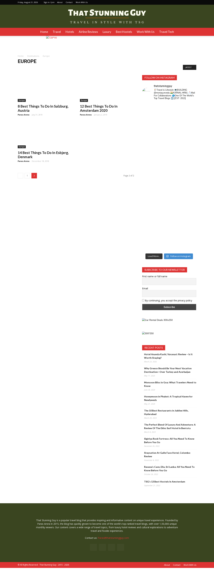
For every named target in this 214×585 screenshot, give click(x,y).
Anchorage (24, 68)
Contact (69, 2)
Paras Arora (23, 114)
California (73, 68)
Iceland (128, 68)
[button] (192, 32)
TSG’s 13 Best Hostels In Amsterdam (164, 481)
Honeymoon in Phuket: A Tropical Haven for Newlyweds (168, 398)
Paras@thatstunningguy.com (113, 537)
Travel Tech (166, 32)
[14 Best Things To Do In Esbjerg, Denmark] (45, 134)
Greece (118, 68)
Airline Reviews (88, 32)
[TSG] (107, 16)
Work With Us (82, 2)
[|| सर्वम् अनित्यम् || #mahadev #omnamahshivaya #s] (190, 184)
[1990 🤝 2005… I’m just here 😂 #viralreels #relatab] (176, 188)
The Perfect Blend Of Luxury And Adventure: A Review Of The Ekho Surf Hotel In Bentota (170, 426)
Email (145, 288)
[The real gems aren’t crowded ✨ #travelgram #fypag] (148, 226)
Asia (34, 68)
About (60, 2)
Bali (40, 68)
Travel (57, 32)
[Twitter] (193, 2)
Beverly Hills (51, 68)
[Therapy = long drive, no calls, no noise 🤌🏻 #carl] (148, 137)
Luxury (107, 32)
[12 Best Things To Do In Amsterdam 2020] (107, 88)
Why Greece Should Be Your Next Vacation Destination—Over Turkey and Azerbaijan (168, 370)
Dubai (98, 68)
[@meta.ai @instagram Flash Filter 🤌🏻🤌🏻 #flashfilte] (162, 189)
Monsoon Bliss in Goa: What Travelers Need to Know (170, 384)
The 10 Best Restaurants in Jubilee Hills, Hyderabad (166, 412)
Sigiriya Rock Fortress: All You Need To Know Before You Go (169, 440)
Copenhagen (86, 68)
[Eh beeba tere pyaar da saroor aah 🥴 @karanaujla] (190, 123)
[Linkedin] (188, 2)
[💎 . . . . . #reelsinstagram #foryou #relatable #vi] (190, 219)
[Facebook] (177, 2)
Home (44, 32)
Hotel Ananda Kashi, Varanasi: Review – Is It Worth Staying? (168, 356)
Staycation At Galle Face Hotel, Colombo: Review (167, 454)
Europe (108, 68)
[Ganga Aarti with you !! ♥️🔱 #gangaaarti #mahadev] (162, 222)
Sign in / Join (49, 2)
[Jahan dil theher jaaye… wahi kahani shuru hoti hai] (176, 229)
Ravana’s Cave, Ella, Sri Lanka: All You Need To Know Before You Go (169, 468)
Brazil (63, 68)
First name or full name (154, 276)
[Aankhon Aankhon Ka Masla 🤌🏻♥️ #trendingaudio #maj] (162, 137)
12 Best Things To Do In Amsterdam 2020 (99, 108)
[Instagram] (182, 2)
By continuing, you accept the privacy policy (168, 300)
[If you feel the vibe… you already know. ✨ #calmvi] (176, 121)
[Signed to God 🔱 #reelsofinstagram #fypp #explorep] (148, 184)
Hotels (70, 32)
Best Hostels (124, 32)
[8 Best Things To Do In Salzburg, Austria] (45, 88)
